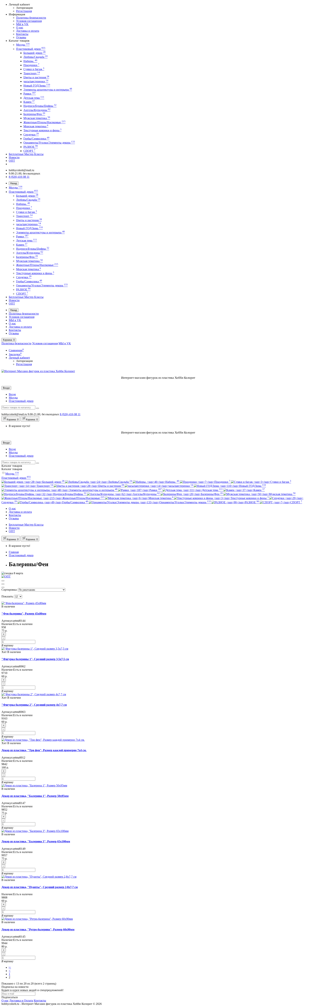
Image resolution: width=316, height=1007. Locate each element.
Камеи (29, 101)
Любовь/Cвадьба (35, 56)
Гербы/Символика (36, 138)
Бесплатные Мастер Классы (26, 154)
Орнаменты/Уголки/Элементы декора (49, 142)
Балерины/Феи (34, 114)
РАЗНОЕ (30, 146)
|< (10, 967)
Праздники (31, 65)
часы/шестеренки (35, 81)
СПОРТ (29, 150)
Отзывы (21, 37)
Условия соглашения (29, 20)
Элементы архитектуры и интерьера (47, 89)
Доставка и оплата (27, 30)
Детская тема (33, 97)
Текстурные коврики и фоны (42, 130)
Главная (14, 552)
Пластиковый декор (30, 48)
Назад (13, 183)
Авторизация (24, 7)
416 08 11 (70, 414)
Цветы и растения (36, 77)
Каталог (11, 469)
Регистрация (24, 11)
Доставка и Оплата (21, 1000)
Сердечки (31, 134)
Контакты (22, 34)
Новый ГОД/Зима (36, 85)
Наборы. (30, 61)
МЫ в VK (22, 24)
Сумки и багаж (33, 69)
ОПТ (12, 160)
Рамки (29, 93)
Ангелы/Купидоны (36, 110)
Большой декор (34, 52)
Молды (23, 44)
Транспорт (31, 73)
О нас (19, 27)
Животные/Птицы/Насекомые (44, 122)
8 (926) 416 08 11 (19, 176)
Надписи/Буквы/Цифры (40, 105)
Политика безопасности (31, 17)
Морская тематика (35, 126)
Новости (14, 157)
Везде (12, 394)
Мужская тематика (36, 118)
